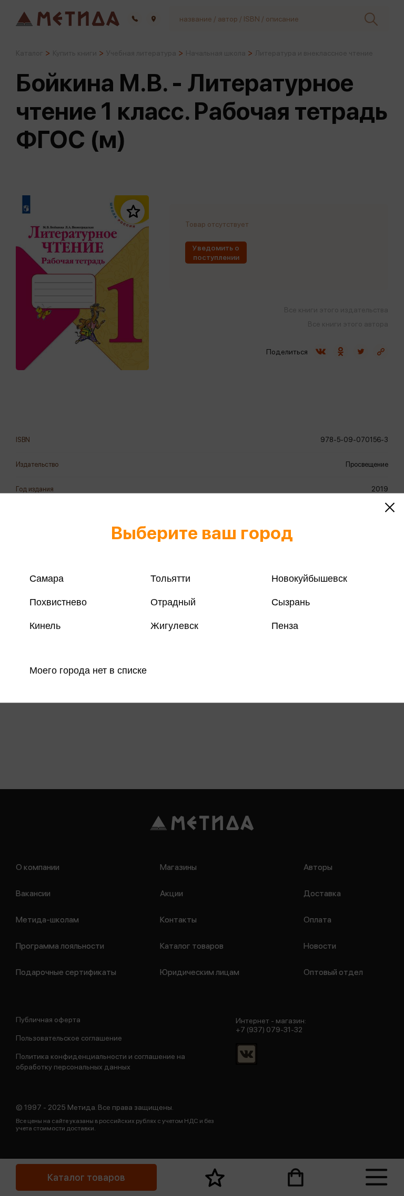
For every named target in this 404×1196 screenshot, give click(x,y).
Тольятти (170, 578)
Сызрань (290, 602)
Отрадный (173, 602)
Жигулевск (174, 626)
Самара (46, 578)
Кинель (44, 626)
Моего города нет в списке (88, 670)
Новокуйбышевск (309, 578)
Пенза (284, 626)
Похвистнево (58, 602)
